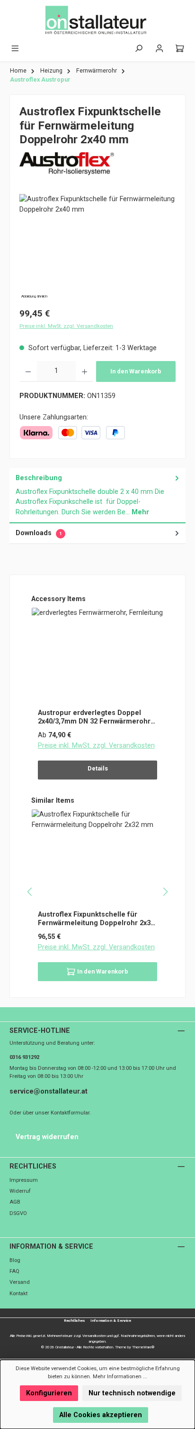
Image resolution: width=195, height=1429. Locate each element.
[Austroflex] (97, 163)
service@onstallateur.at (48, 1091)
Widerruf (20, 1191)
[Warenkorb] (179, 48)
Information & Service (51, 1247)
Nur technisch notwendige (132, 1393)
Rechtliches (32, 1166)
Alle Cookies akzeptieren (100, 1415)
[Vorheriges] (30, 891)
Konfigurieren (49, 1393)
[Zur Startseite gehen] (97, 20)
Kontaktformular (70, 1113)
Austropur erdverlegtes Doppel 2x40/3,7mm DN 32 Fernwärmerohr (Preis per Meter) (94, 717)
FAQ (14, 1271)
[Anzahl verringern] (28, 371)
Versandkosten (94, 1336)
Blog (14, 1260)
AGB (14, 1202)
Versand (19, 1282)
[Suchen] (138, 48)
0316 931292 (24, 1057)
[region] (97, 247)
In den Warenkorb (135, 371)
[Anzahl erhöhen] (84, 371)
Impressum (23, 1180)
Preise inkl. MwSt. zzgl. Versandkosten (66, 326)
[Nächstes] (165, 891)
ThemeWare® (143, 1347)
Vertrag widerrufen (47, 1137)
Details (98, 768)
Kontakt (18, 1293)
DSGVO (18, 1213)
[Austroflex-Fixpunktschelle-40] (97, 247)
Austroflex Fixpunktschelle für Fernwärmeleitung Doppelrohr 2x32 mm (96, 918)
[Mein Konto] (159, 48)
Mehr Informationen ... (120, 1376)
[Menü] (15, 48)
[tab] (97, 495)
